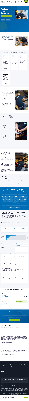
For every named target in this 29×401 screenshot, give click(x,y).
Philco (19, 199)
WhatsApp (11, 367)
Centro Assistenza (3, 4)
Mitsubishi (7, 199)
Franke (12, 196)
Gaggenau (16, 196)
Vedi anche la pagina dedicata (9, 47)
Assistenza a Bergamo (8, 4)
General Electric (22, 196)
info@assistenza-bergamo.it (13, 366)
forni (14, 207)
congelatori (11, 207)
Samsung (25, 199)
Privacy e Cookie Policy (4, 375)
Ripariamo (8, 1)
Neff (9, 199)
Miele (3, 199)
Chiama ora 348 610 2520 (7, 15)
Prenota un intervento (7, 301)
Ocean (12, 199)
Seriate (25, 215)
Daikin (5, 196)
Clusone (23, 215)
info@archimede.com (15, 394)
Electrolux (9, 196)
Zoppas (14, 202)
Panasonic (16, 199)
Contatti (18, 1)
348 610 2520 (6, 293)
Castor (2, 196)
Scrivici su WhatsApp (7, 296)
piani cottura (17, 207)
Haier (26, 196)
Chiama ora (26, 1)
